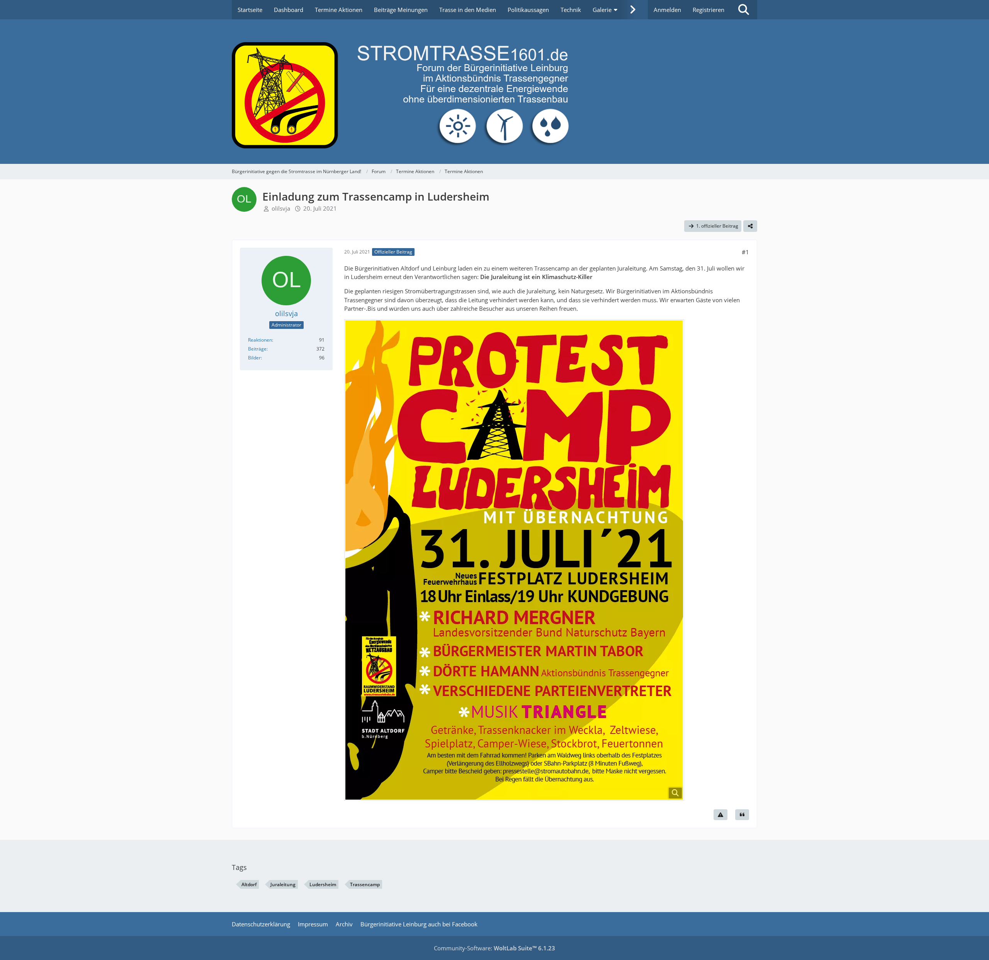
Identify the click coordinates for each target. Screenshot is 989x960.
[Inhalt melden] (720, 814)
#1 (745, 252)
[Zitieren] (742, 814)
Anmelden (667, 10)
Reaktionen (260, 340)
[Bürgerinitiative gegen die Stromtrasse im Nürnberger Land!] (494, 91)
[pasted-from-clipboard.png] (514, 560)
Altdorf (249, 884)
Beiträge (257, 349)
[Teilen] (750, 226)
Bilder (254, 357)
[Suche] (743, 9)
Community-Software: (494, 948)
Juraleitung (283, 884)
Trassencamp (365, 884)
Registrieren (708, 10)
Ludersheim (322, 884)
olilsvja (281, 208)
